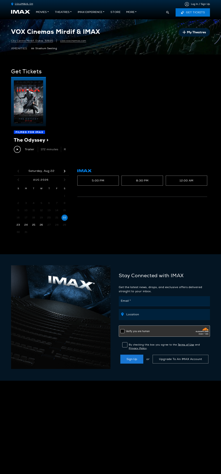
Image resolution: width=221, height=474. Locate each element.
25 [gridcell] (33, 224)
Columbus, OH (24, 4)
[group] (28, 101)
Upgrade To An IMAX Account (180, 359)
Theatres (62, 12)
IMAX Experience (90, 12)
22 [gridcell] (64, 217)
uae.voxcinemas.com (73, 40)
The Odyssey (31, 140)
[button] (167, 12)
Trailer (29, 149)
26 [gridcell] (41, 224)
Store (115, 13)
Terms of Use (186, 344)
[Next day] (64, 171)
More (130, 12)
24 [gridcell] (26, 224)
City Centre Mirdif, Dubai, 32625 (32, 40)
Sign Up (132, 359)
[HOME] (20, 12)
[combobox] (166, 314)
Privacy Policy (138, 348)
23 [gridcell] (18, 224)
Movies (41, 12)
